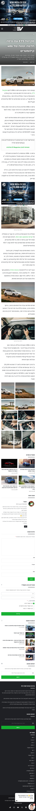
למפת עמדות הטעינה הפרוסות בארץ (11, 698)
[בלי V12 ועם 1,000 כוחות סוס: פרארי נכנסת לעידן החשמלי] (9, 463)
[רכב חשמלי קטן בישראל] (30, 635)
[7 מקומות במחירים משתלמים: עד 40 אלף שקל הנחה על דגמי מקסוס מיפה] (27, 480)
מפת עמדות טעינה (18, 803)
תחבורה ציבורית (30, 791)
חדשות (32, 753)
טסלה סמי (31, 760)
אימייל (33, 564)
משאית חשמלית (30, 770)
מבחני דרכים (31, 765)
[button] (7, 390)
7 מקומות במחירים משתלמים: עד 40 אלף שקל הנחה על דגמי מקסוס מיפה (27, 487)
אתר (34, 571)
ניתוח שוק (31, 773)
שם (34, 557)
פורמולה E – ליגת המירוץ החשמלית (26, 781)
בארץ (26, 34)
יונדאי (32, 763)
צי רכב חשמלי (31, 783)
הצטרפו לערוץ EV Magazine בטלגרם (18, 147)
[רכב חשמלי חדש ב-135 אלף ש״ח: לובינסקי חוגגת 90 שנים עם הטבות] (9, 480)
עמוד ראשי (31, 34)
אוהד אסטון (32, 62)
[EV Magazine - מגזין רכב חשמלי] (18, 29)
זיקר (33, 750)
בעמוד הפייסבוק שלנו (27, 704)
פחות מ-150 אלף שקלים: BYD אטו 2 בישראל (14, 625)
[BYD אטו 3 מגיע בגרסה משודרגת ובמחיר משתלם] (27, 463)
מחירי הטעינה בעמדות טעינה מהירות (16, 655)
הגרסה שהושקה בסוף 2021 (24, 237)
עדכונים (32, 776)
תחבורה (32, 788)
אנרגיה (32, 740)
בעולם (32, 745)
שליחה (18, 614)
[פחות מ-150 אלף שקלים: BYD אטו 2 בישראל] (30, 628)
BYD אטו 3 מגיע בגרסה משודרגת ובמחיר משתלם (13, 647)
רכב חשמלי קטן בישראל (19, 633)
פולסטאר (32, 778)
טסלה (32, 758)
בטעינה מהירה (14, 270)
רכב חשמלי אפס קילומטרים (26, 606)
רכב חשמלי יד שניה (28, 608)
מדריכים (32, 768)
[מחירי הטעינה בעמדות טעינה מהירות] (30, 657)
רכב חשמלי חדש (29, 603)
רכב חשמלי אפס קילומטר (28, 786)
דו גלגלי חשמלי (30, 747)
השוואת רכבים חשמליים (10, 800)
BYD (33, 737)
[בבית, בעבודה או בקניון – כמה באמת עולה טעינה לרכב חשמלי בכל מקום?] (30, 642)
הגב (25, 526)
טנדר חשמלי (31, 755)
